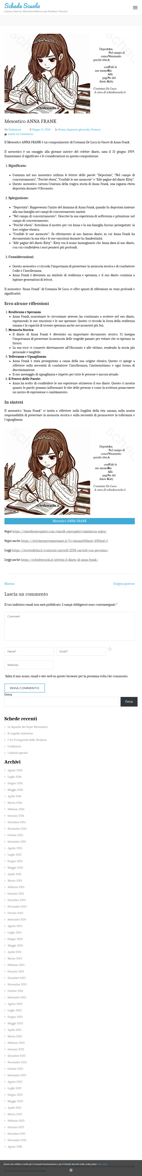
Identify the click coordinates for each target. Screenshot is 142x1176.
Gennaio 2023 (16, 1049)
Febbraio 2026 (16, 809)
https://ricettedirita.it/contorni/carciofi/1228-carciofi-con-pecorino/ (60, 550)
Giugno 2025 (15, 861)
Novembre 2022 (17, 1062)
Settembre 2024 (17, 919)
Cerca (8, 695)
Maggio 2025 (15, 867)
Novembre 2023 (17, 984)
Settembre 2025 (17, 841)
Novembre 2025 (17, 828)
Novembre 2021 (17, 1140)
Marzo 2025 (15, 880)
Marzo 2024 (15, 958)
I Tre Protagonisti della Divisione (27, 740)
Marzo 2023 (15, 1036)
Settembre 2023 (17, 997)
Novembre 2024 (17, 906)
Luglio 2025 (15, 854)
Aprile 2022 (14, 1107)
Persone (96, 129)
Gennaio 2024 (16, 971)
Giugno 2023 (15, 1017)
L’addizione (14, 746)
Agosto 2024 (15, 926)
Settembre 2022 (17, 1075)
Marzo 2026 (15, 802)
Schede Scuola (22, 5)
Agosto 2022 (15, 1081)
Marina (9, 584)
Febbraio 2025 (16, 887)
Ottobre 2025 (15, 835)
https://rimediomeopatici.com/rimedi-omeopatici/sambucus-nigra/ (59, 531)
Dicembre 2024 (17, 900)
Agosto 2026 (15, 770)
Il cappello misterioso (20, 733)
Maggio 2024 (15, 945)
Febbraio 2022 (16, 1120)
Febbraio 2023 (16, 1043)
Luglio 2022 (15, 1088)
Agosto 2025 (15, 848)
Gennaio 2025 (16, 893)
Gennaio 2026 (16, 815)
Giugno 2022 (15, 1094)
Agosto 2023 (15, 1004)
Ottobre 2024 (15, 913)
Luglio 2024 (15, 932)
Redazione (15, 129)
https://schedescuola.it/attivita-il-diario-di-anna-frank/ (59, 560)
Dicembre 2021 (16, 1133)
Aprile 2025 (14, 874)
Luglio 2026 (15, 776)
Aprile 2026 (14, 796)
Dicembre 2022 (17, 1056)
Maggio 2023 (15, 1023)
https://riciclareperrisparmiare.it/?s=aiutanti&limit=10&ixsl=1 (64, 541)
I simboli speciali (18, 753)
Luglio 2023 (14, 1010)
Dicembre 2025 (17, 822)
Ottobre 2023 (15, 991)
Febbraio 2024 (16, 965)
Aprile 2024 (14, 952)
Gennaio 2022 (16, 1127)
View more (102, 1164)
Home (61, 129)
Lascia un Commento (20, 134)
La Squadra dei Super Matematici (28, 727)
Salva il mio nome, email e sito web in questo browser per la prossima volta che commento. (66, 676)
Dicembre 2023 (17, 978)
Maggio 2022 (15, 1101)
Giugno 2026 (15, 783)
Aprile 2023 (14, 1030)
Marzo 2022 (15, 1114)
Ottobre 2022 (15, 1069)
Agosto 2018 (15, 1146)
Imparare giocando (78, 129)
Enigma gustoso (124, 584)
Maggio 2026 (15, 789)
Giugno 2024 (15, 939)
